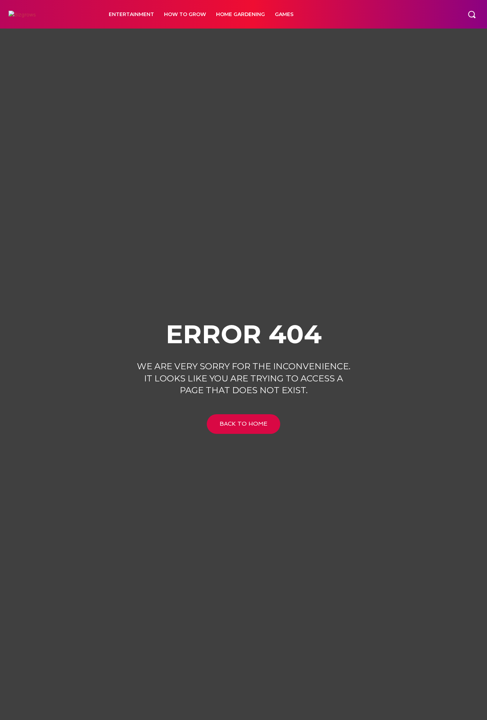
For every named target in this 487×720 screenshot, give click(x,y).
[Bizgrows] (51, 14)
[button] (471, 14)
